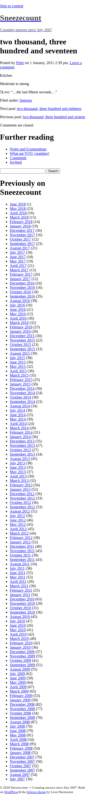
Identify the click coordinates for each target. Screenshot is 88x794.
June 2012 (18, 520)
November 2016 (22, 287)
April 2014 (18, 424)
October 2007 (20, 766)
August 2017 (20, 248)
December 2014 (22, 388)
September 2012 (22, 507)
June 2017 (18, 257)
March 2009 (19, 691)
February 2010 (21, 643)
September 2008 (22, 718)
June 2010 (18, 625)
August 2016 (20, 301)
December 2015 (22, 336)
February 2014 (21, 432)
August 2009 (20, 669)
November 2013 (22, 445)
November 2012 (22, 498)
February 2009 (21, 696)
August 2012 (20, 511)
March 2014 (19, 428)
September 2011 (22, 560)
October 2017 (20, 239)
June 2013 (18, 467)
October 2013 (20, 450)
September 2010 (22, 612)
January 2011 (20, 595)
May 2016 (18, 314)
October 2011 (20, 555)
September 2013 (22, 454)
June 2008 (18, 731)
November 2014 (22, 393)
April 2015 (18, 371)
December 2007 (22, 757)
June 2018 (18, 204)
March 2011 (19, 586)
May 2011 (17, 577)
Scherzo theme (36, 792)
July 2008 (17, 726)
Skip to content (11, 6)
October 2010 (20, 608)
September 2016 (22, 296)
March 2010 (19, 639)
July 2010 (17, 621)
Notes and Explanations (28, 149)
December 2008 (22, 704)
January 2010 (20, 647)
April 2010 (18, 634)
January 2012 (20, 542)
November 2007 (22, 761)
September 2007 (22, 770)
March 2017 (19, 270)
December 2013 (22, 441)
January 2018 (20, 226)
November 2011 (22, 551)
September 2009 (22, 665)
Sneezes (26, 100)
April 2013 (18, 476)
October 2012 (20, 502)
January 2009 (20, 700)
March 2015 (19, 375)
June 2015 (18, 362)
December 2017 (22, 230)
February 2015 (21, 380)
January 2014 (20, 437)
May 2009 (18, 682)
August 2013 (20, 459)
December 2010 (22, 599)
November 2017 (22, 235)
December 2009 (22, 652)
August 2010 (20, 617)
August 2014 (20, 406)
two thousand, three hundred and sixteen (54, 117)
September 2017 (22, 244)
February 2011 (21, 590)
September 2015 (22, 349)
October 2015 (20, 345)
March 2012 (19, 533)
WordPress (11, 792)
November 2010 (22, 603)
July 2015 (17, 358)
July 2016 (17, 305)
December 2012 (22, 494)
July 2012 (17, 516)
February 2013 (21, 485)
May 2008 (18, 735)
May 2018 (18, 208)
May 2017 (18, 261)
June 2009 (18, 678)
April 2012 (18, 529)
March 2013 (19, 481)
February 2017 (21, 274)
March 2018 (19, 217)
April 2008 (18, 739)
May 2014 (18, 419)
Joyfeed (16, 162)
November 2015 (22, 340)
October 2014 (20, 397)
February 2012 (21, 538)
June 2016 (18, 309)
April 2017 (18, 266)
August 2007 (20, 775)
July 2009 (17, 674)
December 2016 (22, 283)
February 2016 (21, 327)
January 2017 (20, 279)
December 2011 (22, 546)
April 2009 (18, 687)
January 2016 (20, 331)
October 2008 (20, 713)
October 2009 (20, 660)
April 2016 (18, 318)
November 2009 (22, 656)
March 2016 (19, 323)
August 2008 (20, 722)
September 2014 (22, 402)
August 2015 (20, 353)
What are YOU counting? (29, 153)
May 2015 (18, 366)
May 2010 (18, 630)
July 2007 (17, 779)
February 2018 (21, 222)
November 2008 (22, 709)
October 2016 (20, 292)
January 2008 (20, 753)
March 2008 (19, 744)
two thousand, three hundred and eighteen (49, 109)
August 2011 (20, 564)
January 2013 (20, 489)
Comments (18, 158)
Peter (20, 63)
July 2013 (17, 463)
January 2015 (20, 384)
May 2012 (18, 524)
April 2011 (18, 581)
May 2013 (18, 472)
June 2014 (18, 415)
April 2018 (18, 213)
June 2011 (17, 573)
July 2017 (17, 252)
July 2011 (17, 568)
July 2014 (17, 410)
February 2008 (21, 748)
